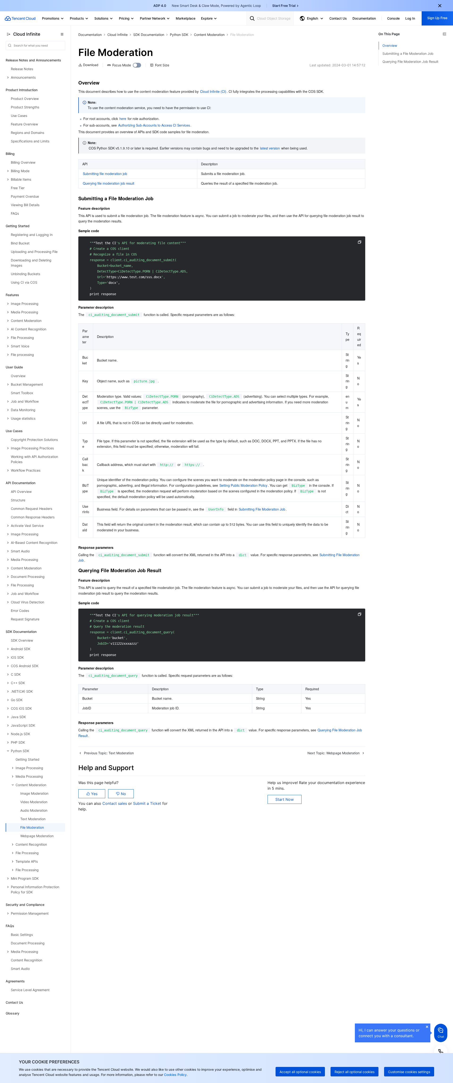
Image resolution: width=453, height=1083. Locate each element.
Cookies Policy (175, 1075)
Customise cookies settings (409, 1072)
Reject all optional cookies (354, 1072)
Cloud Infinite (117, 35)
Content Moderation (209, 35)
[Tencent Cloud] (20, 18)
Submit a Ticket (147, 803)
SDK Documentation (148, 35)
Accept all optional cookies (300, 1072)
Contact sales (115, 803)
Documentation (90, 35)
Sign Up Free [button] (437, 18)
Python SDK (179, 35)
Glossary (12, 1013)
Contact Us (14, 1002)
